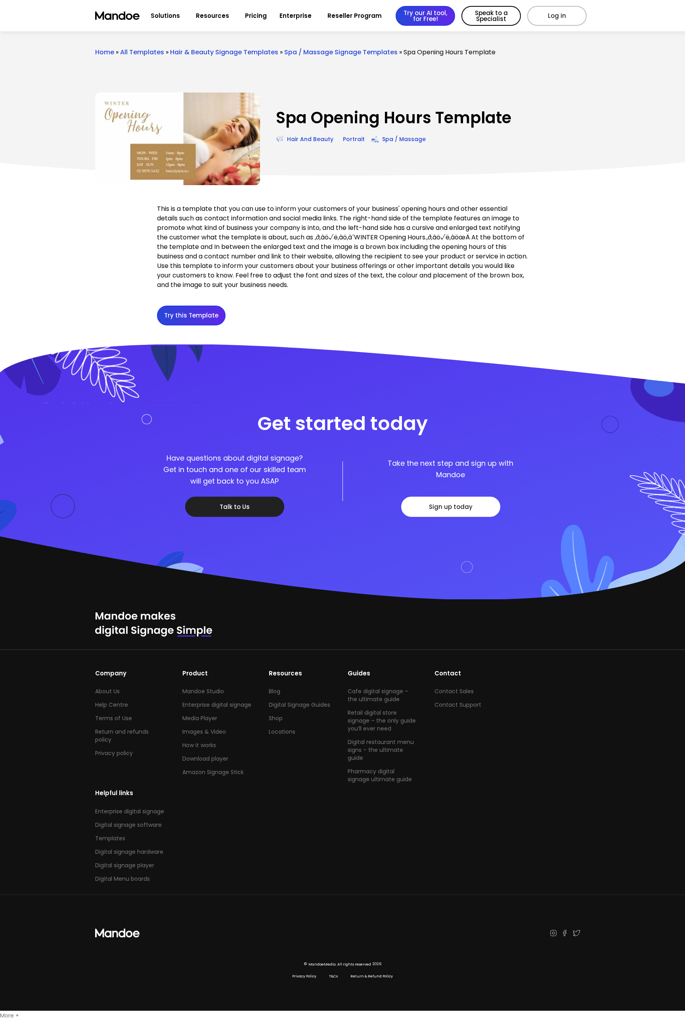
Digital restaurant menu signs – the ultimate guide (381, 750)
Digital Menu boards (122, 879)
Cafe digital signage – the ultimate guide (378, 695)
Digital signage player (124, 865)
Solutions (165, 15)
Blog (274, 691)
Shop (276, 718)
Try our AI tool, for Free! (425, 16)
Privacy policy (114, 753)
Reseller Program (354, 15)
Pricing (256, 15)
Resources (212, 15)
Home (104, 52)
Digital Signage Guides (299, 705)
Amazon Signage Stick (213, 772)
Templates (110, 838)
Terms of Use (113, 718)
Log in (557, 15)
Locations (282, 732)
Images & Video (204, 732)
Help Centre (111, 705)
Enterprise (295, 15)
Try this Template (191, 315)
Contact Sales (454, 691)
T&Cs (333, 976)
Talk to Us (235, 507)
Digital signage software (128, 825)
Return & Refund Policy (371, 976)
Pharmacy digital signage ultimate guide (380, 775)
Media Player (199, 718)
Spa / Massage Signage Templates (341, 52)
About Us (107, 691)
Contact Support (457, 705)
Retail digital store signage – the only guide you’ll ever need (382, 720)
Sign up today (451, 507)
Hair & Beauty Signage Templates (224, 52)
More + (9, 1015)
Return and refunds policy (122, 736)
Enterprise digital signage (216, 705)
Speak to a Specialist (491, 16)
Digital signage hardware (129, 852)
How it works (199, 745)
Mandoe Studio (203, 691)
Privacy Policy (304, 976)
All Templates (142, 52)
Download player (205, 759)
